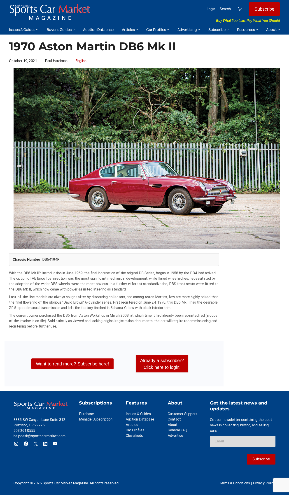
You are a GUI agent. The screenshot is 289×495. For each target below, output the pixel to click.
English (80, 61)
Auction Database (140, 419)
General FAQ (177, 430)
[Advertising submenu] (199, 29)
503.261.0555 (24, 430)
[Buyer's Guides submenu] (73, 29)
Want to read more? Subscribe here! (72, 363)
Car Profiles (135, 430)
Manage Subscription (95, 419)
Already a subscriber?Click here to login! (162, 364)
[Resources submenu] (257, 29)
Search (225, 9)
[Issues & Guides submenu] (37, 29)
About (172, 425)
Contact (174, 419)
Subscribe (264, 9)
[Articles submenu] (137, 29)
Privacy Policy (264, 483)
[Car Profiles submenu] (168, 29)
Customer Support (182, 414)
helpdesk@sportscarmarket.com (39, 436)
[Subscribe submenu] (227, 29)
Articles (132, 425)
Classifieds (134, 435)
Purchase (86, 414)
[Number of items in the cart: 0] (239, 9)
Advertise (175, 435)
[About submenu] (279, 29)
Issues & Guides (138, 414)
